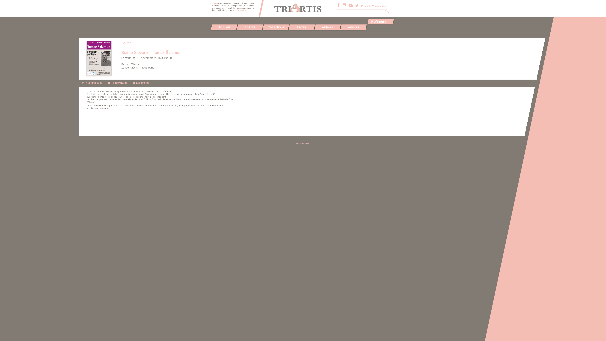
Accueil (224, 27)
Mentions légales (303, 143)
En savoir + (241, 10)
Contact (365, 6)
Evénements (380, 22)
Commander (379, 6)
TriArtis (250, 27)
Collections (275, 27)
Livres (301, 27)
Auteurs (328, 27)
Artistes (353, 27)
